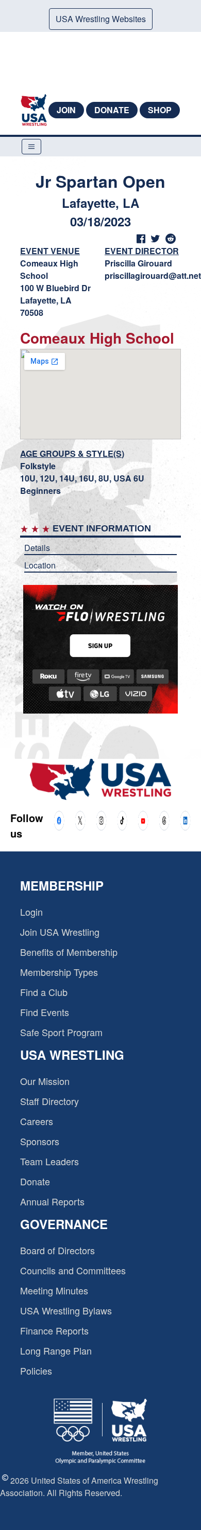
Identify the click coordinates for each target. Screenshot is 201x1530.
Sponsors (39, 1141)
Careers (36, 1121)
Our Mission (45, 1081)
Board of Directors (57, 1250)
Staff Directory (49, 1101)
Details (37, 548)
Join (66, 110)
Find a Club (44, 992)
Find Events (44, 1012)
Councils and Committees (73, 1270)
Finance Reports (54, 1330)
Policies (36, 1370)
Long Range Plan (56, 1350)
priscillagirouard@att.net (153, 275)
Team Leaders (49, 1161)
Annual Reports (52, 1201)
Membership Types (59, 972)
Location (40, 565)
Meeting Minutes (54, 1290)
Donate (111, 110)
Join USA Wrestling (59, 931)
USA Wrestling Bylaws (66, 1310)
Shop (160, 110)
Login (31, 911)
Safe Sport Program (61, 1032)
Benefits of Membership (69, 951)
